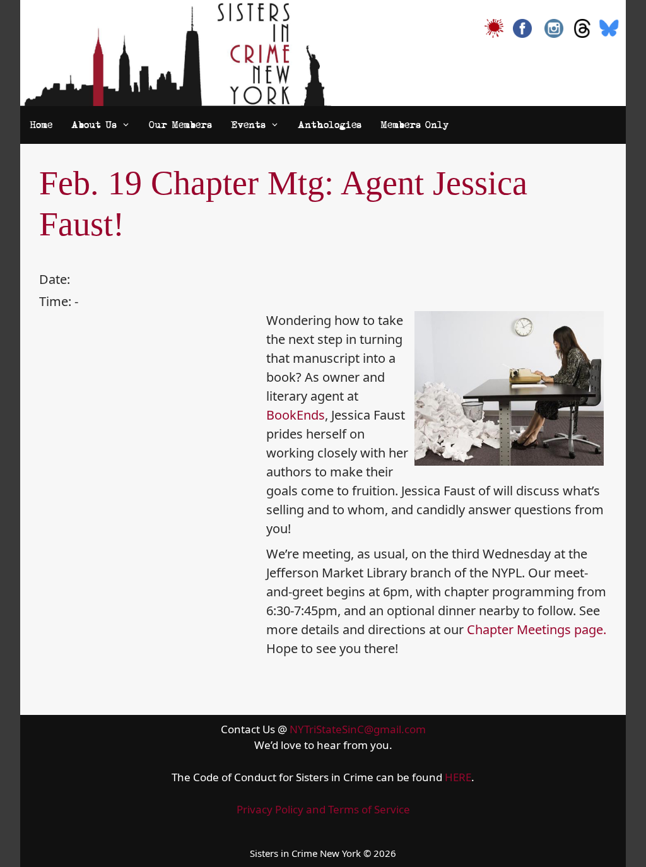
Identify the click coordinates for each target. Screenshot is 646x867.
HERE (458, 777)
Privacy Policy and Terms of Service (323, 809)
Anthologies (329, 125)
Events (248, 125)
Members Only (414, 125)
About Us (94, 125)
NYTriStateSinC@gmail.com (358, 729)
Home (41, 125)
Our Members (180, 125)
